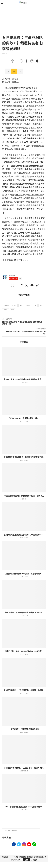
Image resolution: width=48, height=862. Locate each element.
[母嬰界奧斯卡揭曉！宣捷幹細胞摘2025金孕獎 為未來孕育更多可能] (24, 633)
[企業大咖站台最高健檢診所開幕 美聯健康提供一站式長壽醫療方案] (24, 516)
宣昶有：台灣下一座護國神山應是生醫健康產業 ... (24, 379)
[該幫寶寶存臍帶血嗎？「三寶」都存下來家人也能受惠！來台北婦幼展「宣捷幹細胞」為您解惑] (24, 749)
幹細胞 (28, 305)
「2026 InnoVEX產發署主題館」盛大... (24, 418)
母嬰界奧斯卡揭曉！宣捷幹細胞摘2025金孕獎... (24, 651)
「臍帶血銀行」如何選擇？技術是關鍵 (24, 729)
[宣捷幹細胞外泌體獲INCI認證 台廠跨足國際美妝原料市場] (24, 555)
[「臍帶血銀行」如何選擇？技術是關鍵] (24, 711)
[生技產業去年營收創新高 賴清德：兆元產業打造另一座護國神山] (24, 439)
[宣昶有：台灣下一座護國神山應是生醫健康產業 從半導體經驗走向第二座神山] (24, 361)
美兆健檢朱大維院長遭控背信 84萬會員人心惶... (24, 612)
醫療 (12, 310)
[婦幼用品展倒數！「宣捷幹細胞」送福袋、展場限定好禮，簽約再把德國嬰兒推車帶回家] (24, 672)
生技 (35, 305)
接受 (26, 860)
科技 (41, 305)
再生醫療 (6, 305)
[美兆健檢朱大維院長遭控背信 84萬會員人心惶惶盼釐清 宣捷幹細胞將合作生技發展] (24, 594)
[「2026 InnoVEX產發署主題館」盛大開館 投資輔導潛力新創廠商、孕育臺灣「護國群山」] (24, 400)
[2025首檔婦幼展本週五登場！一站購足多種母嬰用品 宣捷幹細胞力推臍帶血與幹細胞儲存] (24, 788)
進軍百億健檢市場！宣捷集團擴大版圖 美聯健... (24, 496)
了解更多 (34, 860)
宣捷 (21, 305)
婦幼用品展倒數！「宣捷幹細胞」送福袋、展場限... (24, 690)
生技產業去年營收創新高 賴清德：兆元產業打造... (24, 457)
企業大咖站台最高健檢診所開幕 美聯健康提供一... (24, 535)
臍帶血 (5, 310)
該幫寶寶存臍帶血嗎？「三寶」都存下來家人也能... (24, 768)
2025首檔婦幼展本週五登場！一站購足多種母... (24, 807)
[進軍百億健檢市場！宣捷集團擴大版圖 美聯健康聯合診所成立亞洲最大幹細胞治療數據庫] (24, 477)
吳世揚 (14, 305)
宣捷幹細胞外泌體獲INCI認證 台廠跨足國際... (24, 573)
